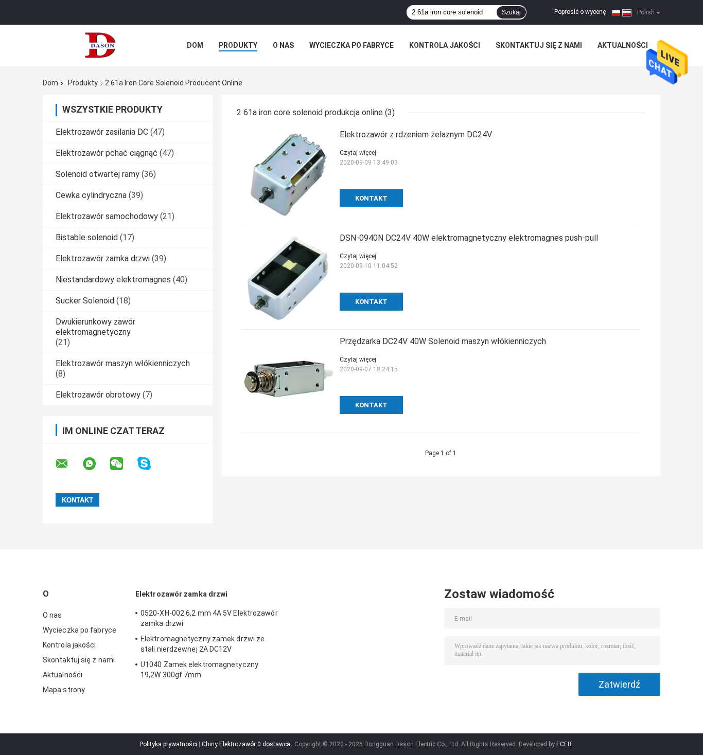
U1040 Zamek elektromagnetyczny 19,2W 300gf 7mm (199, 669)
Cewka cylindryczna (91, 195)
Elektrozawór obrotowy (98, 395)
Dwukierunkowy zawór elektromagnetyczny (95, 327)
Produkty (238, 45)
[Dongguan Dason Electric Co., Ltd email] (68, 464)
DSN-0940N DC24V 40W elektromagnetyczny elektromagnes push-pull (469, 238)
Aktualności (622, 45)
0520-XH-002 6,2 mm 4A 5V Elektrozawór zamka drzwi (209, 618)
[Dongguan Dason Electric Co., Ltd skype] (150, 464)
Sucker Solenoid (85, 300)
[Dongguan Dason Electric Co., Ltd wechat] (123, 464)
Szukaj (511, 12)
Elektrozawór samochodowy (107, 216)
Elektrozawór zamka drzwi (103, 258)
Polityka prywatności (168, 744)
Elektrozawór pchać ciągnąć (106, 153)
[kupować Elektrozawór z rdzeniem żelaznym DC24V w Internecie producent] (288, 174)
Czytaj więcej (358, 152)
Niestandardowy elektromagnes (113, 279)
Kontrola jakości (444, 45)
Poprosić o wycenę (580, 11)
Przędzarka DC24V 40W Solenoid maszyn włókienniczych (443, 341)
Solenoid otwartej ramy (97, 174)
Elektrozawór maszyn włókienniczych (123, 363)
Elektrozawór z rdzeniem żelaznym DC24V (416, 134)
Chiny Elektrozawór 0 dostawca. (247, 744)
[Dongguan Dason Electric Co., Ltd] (99, 45)
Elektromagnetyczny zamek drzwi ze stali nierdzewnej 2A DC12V (202, 644)
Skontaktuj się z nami (539, 45)
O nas (283, 45)
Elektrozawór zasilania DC (102, 132)
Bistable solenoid (87, 237)
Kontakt (371, 198)
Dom (195, 45)
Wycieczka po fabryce (351, 45)
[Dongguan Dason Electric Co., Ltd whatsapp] (96, 464)
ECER (564, 744)
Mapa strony (64, 690)
